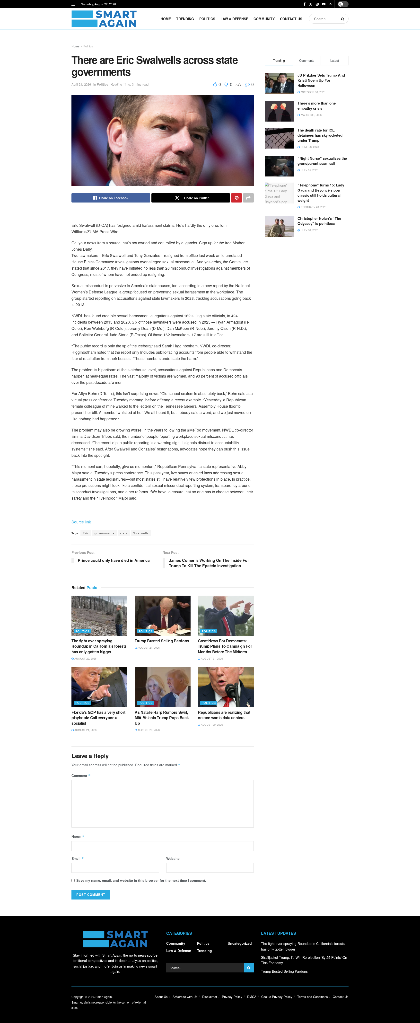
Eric (86, 533)
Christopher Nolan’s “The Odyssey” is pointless (319, 221)
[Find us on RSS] (330, 4)
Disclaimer (209, 996)
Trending (185, 18)
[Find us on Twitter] (310, 4)
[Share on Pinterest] (236, 198)
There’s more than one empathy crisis (317, 105)
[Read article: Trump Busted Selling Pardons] (163, 615)
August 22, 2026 (85, 658)
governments (104, 533)
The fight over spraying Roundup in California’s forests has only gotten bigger (99, 646)
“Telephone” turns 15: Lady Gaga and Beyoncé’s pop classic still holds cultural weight (321, 192)
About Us (161, 996)
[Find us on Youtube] (323, 4)
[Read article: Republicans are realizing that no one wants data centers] (226, 687)
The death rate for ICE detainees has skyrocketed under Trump (320, 135)
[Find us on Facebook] (305, 4)
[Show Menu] (73, 4)
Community (264, 18)
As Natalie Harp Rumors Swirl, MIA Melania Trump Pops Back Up (162, 717)
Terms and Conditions (312, 996)
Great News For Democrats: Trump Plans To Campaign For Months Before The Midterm (225, 646)
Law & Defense (234, 18)
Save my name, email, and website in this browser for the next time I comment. (141, 880)
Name (77, 836)
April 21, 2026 (81, 84)
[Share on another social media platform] (248, 198)
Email (77, 858)
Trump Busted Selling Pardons (162, 641)
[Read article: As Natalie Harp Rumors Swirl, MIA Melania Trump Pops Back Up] (163, 687)
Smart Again (104, 997)
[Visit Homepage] (104, 18)
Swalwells (141, 533)
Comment (81, 775)
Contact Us (291, 18)
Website (173, 858)
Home (166, 18)
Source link (81, 522)
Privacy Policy (232, 996)
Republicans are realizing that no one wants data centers (224, 714)
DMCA (251, 996)
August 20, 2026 (148, 730)
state (124, 533)
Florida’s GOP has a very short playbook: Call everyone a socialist (98, 717)
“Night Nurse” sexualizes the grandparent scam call (322, 161)
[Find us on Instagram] (317, 4)
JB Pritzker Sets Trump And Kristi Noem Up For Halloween (321, 80)
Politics (207, 18)
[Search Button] (344, 19)
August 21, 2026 (148, 647)
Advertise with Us (185, 996)
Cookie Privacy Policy (276, 996)
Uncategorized (240, 943)
